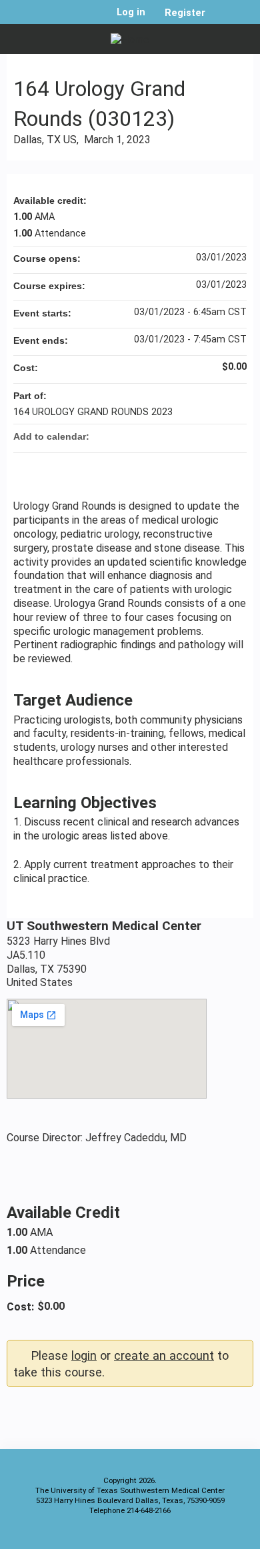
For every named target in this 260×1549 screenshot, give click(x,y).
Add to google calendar (184, 436)
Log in (131, 12)
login (84, 1355)
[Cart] (221, 19)
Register (185, 13)
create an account (164, 1355)
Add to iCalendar (218, 435)
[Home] (130, 35)
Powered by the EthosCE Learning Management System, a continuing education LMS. (206, 1536)
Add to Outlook (236, 436)
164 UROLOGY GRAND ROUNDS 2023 (93, 412)
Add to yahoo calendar (201, 436)
